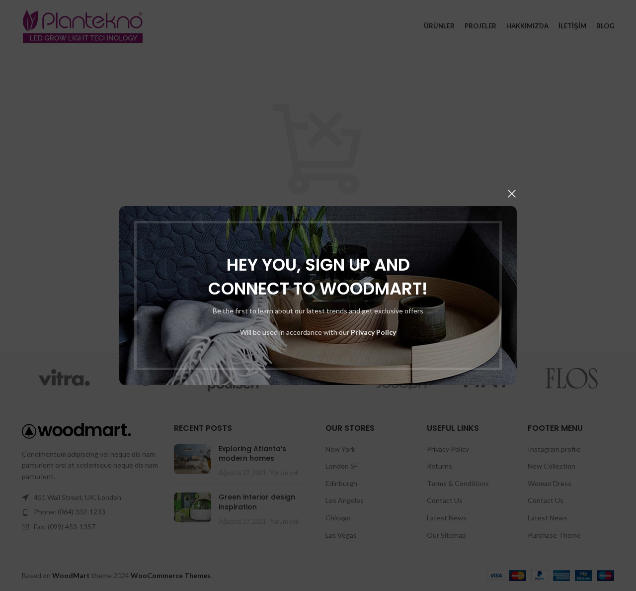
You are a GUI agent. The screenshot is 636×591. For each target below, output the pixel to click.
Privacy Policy (373, 332)
